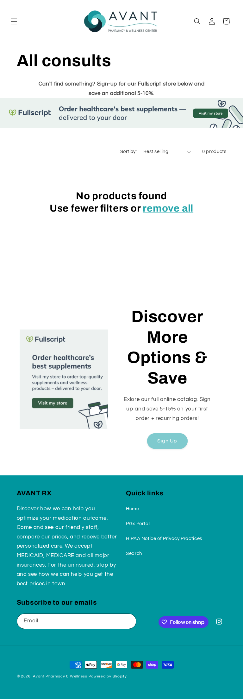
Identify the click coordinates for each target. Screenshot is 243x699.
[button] (14, 21)
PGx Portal (138, 523)
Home (132, 508)
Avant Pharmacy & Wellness (60, 676)
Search (134, 553)
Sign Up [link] (167, 440)
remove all (168, 208)
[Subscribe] (128, 621)
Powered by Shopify (108, 676)
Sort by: (128, 151)
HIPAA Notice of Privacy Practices (164, 538)
